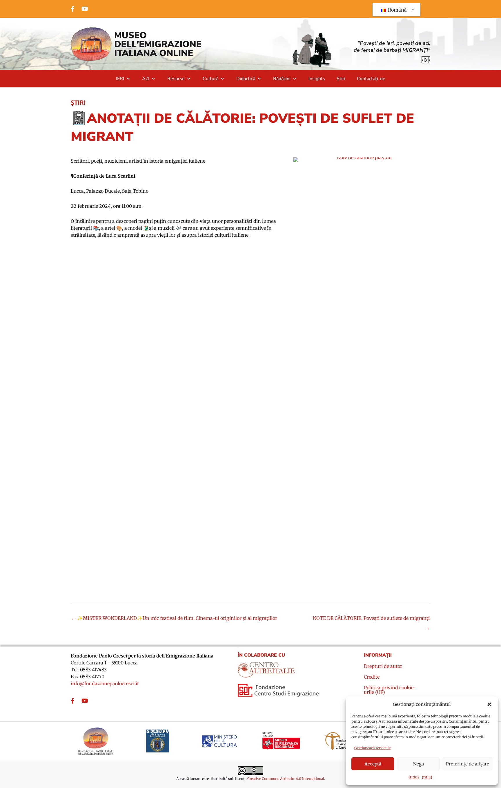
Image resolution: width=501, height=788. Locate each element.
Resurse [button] (176, 79)
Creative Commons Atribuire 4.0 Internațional (285, 778)
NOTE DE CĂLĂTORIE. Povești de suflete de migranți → (371, 619)
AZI (145, 79)
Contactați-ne (371, 79)
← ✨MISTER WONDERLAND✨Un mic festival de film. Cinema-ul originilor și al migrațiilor (174, 618)
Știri (341, 79)
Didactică (245, 79)
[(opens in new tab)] (267, 668)
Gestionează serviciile (372, 748)
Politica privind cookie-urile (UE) (390, 690)
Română (397, 10)
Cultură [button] (210, 79)
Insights (316, 79)
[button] (489, 704)
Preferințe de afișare (467, 764)
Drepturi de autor (383, 666)
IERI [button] (120, 79)
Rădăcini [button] (282, 79)
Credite (372, 677)
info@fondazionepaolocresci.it (105, 683)
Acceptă (372, 764)
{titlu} (414, 777)
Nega (418, 764)
